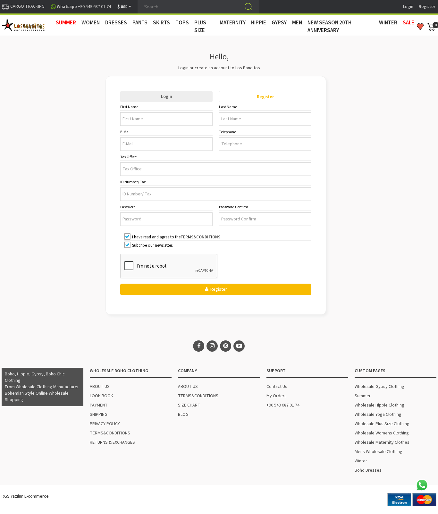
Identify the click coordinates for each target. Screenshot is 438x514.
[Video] (239, 346)
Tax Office (128, 157)
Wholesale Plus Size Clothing (382, 424)
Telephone (227, 132)
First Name (129, 107)
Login (408, 7)
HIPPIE (258, 23)
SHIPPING (98, 414)
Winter (361, 461)
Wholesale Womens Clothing (382, 433)
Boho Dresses (368, 470)
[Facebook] (198, 346)
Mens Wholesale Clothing (378, 452)
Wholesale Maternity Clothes (382, 442)
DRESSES (116, 23)
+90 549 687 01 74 (282, 405)
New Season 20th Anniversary (329, 26)
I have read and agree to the (176, 237)
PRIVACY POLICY (105, 424)
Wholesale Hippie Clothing (379, 405)
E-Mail (125, 132)
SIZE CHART (189, 405)
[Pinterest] (225, 346)
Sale (408, 23)
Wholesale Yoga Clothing (378, 414)
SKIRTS (161, 23)
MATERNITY (233, 23)
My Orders (276, 396)
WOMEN (90, 23)
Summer (363, 396)
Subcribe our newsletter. (152, 245)
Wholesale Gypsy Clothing (379, 386)
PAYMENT (99, 405)
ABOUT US (100, 386)
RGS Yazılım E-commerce (25, 496)
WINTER (388, 23)
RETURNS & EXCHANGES (112, 442)
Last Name (228, 107)
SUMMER (66, 23)
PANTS (139, 23)
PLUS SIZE (200, 26)
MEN (297, 23)
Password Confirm (233, 207)
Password (128, 207)
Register (427, 7)
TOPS (182, 23)
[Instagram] (212, 346)
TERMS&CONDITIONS (110, 433)
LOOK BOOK (101, 396)
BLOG (183, 414)
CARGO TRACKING (27, 6)
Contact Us (276, 386)
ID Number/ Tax (133, 182)
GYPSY (279, 23)
